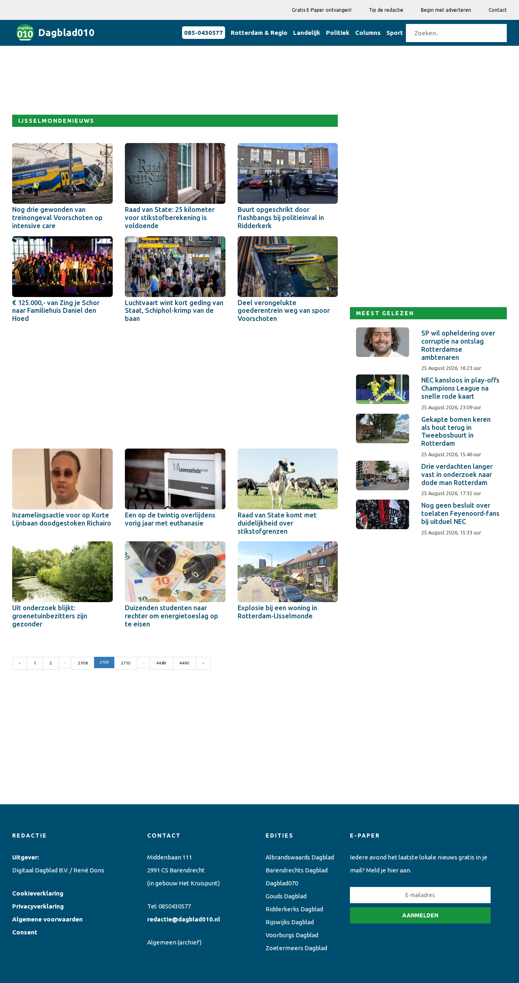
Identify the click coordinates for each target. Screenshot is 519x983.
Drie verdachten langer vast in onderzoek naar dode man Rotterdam (457, 474)
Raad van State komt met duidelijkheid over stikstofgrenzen (277, 523)
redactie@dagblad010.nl (183, 919)
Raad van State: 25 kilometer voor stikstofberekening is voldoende (169, 217)
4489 (161, 663)
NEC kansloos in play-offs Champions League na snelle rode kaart (460, 388)
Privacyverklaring (38, 906)
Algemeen (161, 942)
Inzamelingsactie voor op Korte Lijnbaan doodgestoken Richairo (61, 519)
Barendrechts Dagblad (297, 870)
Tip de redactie (386, 10)
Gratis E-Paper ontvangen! (322, 10)
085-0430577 (203, 32)
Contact (498, 10)
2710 (126, 663)
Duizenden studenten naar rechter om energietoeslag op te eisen (171, 616)
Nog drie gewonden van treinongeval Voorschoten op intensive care (57, 217)
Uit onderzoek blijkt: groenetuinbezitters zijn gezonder (49, 616)
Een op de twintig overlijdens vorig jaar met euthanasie (170, 519)
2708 (83, 663)
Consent (24, 932)
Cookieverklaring (37, 893)
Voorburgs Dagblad (292, 935)
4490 (184, 663)
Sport (394, 32)
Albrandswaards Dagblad (300, 857)
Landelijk (306, 32)
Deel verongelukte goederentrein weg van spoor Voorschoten (284, 311)
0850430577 (175, 906)
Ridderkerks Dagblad (294, 909)
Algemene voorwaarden (47, 919)
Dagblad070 (282, 883)
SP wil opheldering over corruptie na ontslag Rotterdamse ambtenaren (458, 345)
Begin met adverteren (446, 10)
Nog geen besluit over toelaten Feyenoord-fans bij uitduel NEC (460, 513)
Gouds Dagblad (286, 896)
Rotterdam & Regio (259, 32)
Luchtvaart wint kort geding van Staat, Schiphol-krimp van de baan (174, 311)
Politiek (338, 32)
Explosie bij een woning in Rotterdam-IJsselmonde (277, 612)
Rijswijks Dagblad (290, 922)
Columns (368, 32)
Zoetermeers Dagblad (296, 948)
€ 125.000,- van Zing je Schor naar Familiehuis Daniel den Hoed (55, 311)
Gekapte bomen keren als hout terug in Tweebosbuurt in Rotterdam (456, 431)
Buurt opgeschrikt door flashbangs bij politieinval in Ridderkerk (281, 217)
